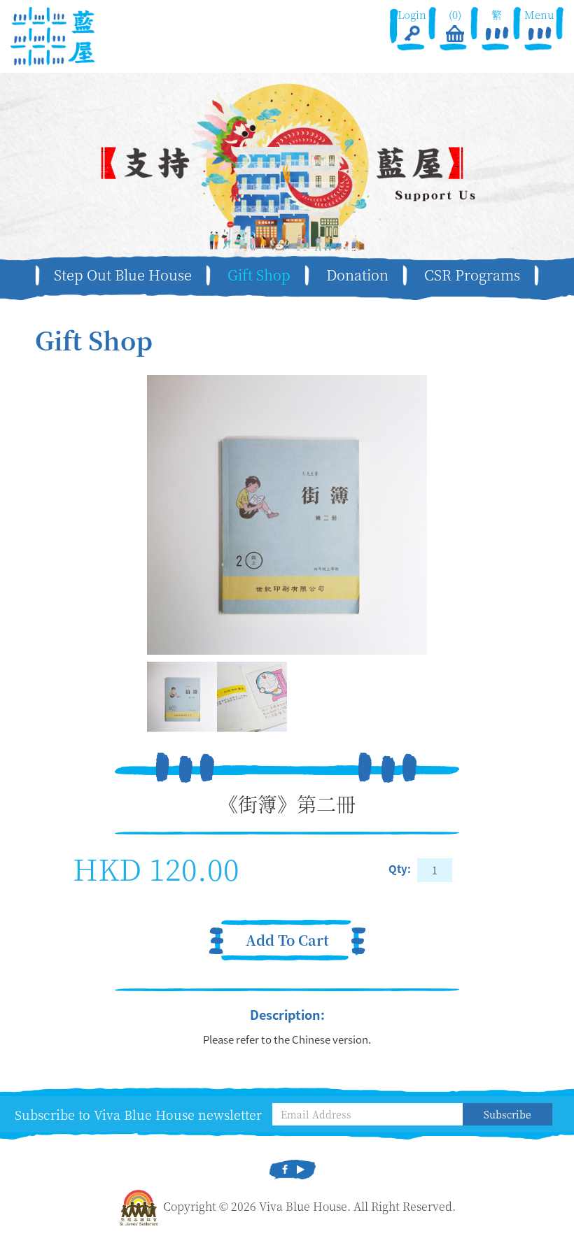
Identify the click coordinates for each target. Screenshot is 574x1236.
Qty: (399, 868)
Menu (540, 14)
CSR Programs (472, 275)
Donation (357, 275)
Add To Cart (287, 940)
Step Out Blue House (123, 275)
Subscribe (507, 1114)
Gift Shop (258, 275)
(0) (454, 14)
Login (412, 14)
